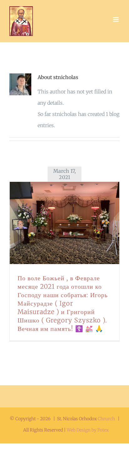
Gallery (72, 222)
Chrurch (106, 419)
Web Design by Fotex (88, 430)
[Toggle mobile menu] (116, 19)
